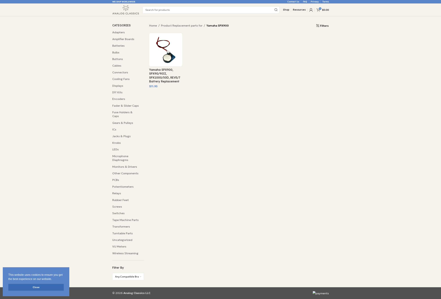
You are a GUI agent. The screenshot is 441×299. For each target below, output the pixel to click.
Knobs (116, 142)
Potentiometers (123, 186)
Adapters (118, 32)
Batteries (118, 45)
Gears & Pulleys (122, 123)
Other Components (125, 173)
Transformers (121, 226)
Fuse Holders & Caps (122, 114)
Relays (116, 193)
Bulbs (115, 52)
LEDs (115, 149)
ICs (114, 129)
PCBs (115, 180)
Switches (118, 213)
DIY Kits (117, 92)
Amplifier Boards (123, 39)
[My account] (311, 9)
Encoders (118, 99)
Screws (117, 206)
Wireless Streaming (125, 253)
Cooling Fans (121, 79)
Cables (116, 65)
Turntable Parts (122, 233)
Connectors (120, 72)
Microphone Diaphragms (120, 158)
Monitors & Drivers (124, 166)
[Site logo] (125, 9)
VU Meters (119, 246)
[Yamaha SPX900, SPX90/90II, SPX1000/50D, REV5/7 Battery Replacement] (165, 49)
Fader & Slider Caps (125, 105)
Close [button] (36, 287)
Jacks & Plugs (121, 136)
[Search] (276, 9)
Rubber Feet (120, 200)
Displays (117, 85)
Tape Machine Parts (125, 220)
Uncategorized (122, 240)
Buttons (117, 59)
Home (153, 25)
